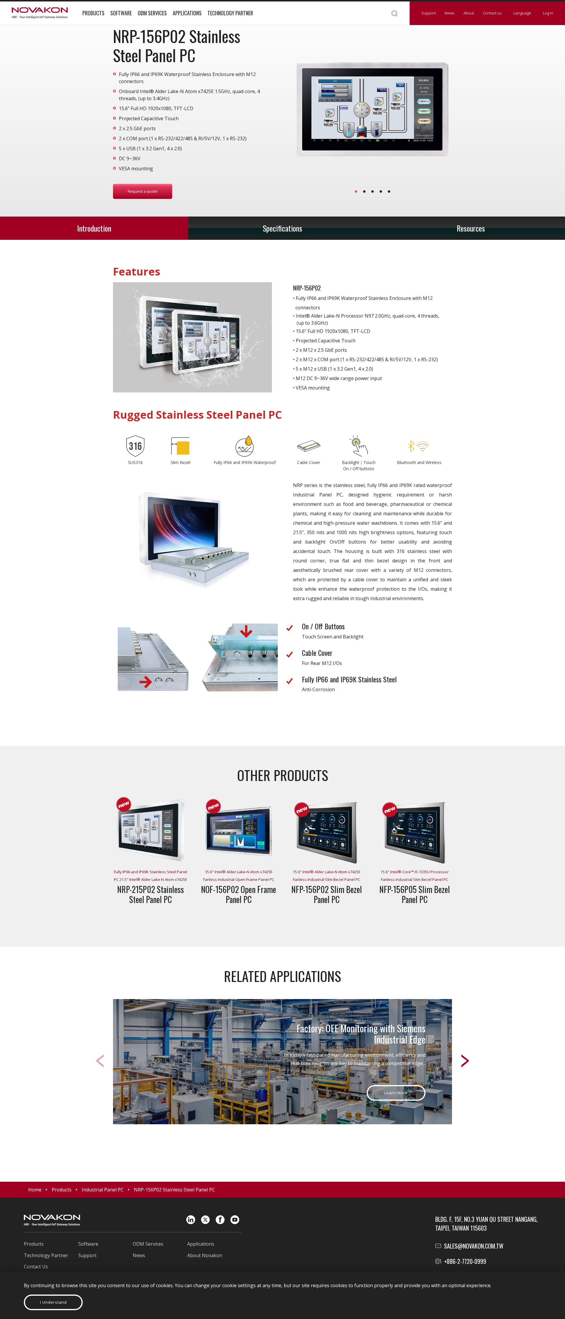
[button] (356, 191)
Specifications (282, 228)
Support (428, 13)
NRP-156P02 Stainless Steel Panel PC (174, 1189)
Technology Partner (230, 13)
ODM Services (152, 13)
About (468, 13)
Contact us (492, 13)
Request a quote (142, 191)
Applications (187, 13)
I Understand (53, 1302)
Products (93, 13)
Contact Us (36, 1266)
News (450, 13)
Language (522, 13)
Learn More (396, 1092)
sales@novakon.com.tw (473, 1246)
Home (34, 1189)
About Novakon (204, 1255)
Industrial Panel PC (103, 1189)
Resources (471, 228)
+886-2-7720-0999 (465, 1261)
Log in (548, 13)
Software (121, 13)
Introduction (94, 228)
